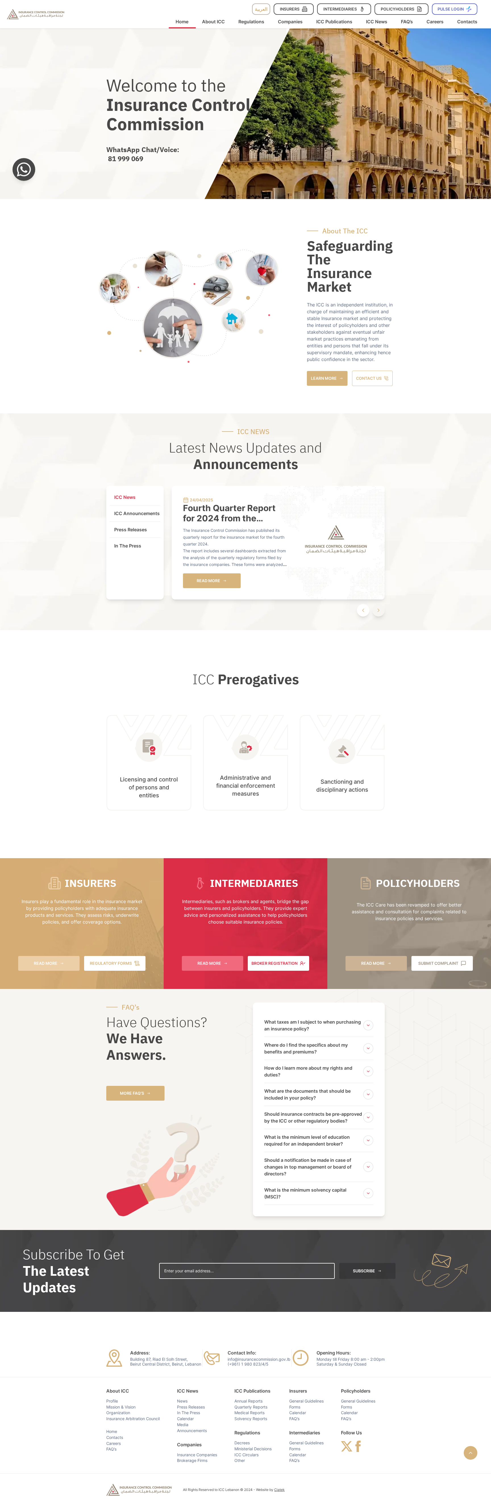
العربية (261, 9)
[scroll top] (470, 1453)
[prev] (363, 610)
